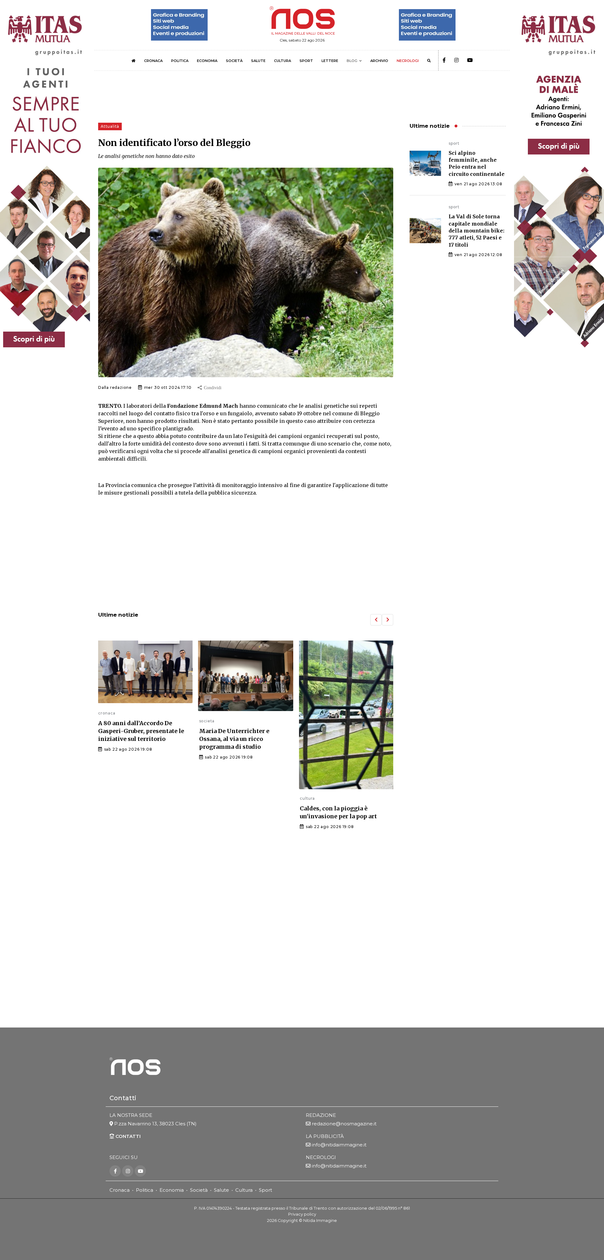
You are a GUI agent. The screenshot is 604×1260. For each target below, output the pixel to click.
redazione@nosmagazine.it (344, 1124)
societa (106, 721)
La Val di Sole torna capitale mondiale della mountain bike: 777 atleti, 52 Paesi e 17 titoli (476, 230)
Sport (265, 1190)
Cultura (244, 1190)
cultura (206, 798)
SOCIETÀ (234, 61)
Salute (221, 1190)
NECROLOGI (408, 61)
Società (199, 1190)
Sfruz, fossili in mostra (333, 744)
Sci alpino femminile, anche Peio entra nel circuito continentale (477, 163)
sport (454, 143)
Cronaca (119, 1190)
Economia (171, 1190)
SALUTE (258, 61)
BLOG (352, 61)
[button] (376, 619)
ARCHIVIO (379, 61)
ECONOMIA (207, 61)
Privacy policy (302, 1214)
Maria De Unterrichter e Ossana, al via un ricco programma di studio (133, 738)
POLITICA (179, 61)
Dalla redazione (115, 387)
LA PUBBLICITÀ (325, 1136)
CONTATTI (127, 1136)
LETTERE (330, 61)
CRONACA (153, 61)
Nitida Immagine (320, 1220)
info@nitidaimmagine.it (339, 1145)
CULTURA (282, 61)
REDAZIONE (321, 1115)
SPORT (306, 61)
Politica (144, 1190)
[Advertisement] (245, 555)
